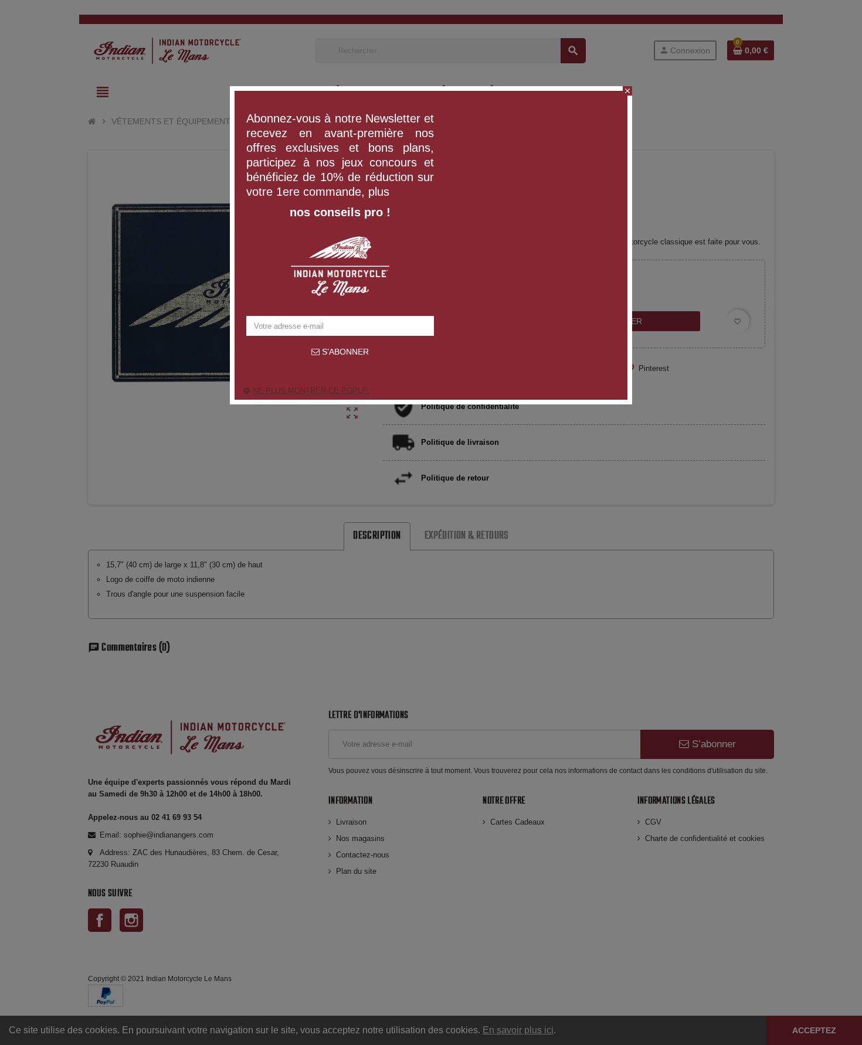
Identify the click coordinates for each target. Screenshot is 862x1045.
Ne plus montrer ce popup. (311, 390)
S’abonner (344, 351)
